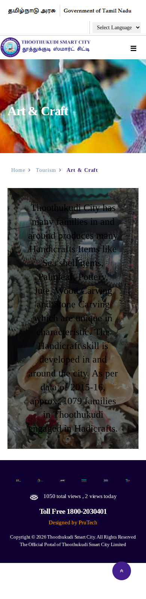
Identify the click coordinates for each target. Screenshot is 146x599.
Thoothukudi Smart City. (71, 537)
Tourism (46, 170)
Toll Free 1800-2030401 (73, 511)
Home (18, 170)
